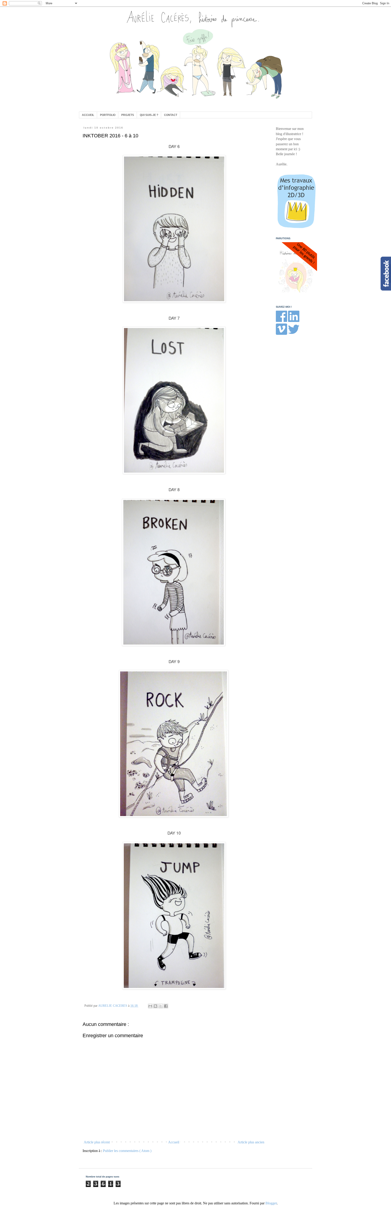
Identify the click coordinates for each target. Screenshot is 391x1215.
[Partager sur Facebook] (166, 1006)
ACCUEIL (88, 115)
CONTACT (170, 115)
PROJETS (127, 115)
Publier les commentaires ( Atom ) (127, 1151)
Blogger (271, 1203)
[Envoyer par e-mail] (150, 1006)
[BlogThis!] (155, 1006)
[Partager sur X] (160, 1006)
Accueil (173, 1142)
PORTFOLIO (107, 115)
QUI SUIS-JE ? (149, 115)
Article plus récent (97, 1142)
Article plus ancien (251, 1142)
